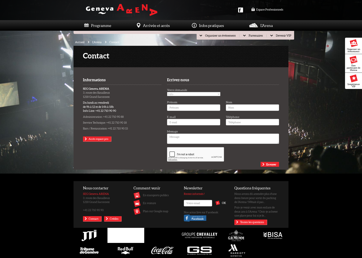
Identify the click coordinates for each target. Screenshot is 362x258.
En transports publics (156, 195)
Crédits (114, 218)
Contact (114, 42)
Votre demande (177, 90)
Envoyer (271, 164)
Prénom (172, 102)
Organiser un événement (353, 50)
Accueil (79, 42)
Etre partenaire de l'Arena (353, 67)
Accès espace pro (98, 138)
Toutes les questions (252, 222)
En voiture (149, 203)
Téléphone (232, 117)
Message (172, 131)
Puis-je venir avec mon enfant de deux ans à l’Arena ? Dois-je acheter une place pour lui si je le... (256, 211)
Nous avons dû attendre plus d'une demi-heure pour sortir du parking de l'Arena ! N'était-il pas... (255, 198)
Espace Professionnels (269, 9)
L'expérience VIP (353, 85)
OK (224, 202)
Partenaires (256, 35)
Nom (229, 102)
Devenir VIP (283, 35)
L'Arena (266, 25)
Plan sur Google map (155, 211)
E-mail (171, 117)
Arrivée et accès (156, 25)
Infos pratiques (211, 25)
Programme (101, 25)
